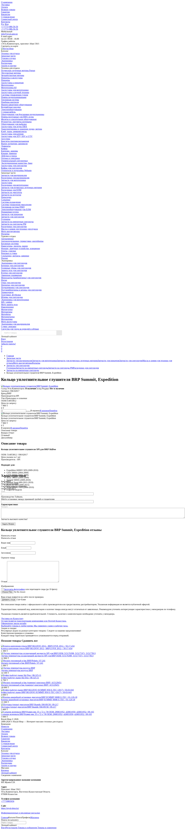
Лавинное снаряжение (11, 275)
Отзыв (4, 581)
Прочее (4, 258)
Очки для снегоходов (11, 282)
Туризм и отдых (8, 758)
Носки (4, 280)
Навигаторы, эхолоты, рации (14, 246)
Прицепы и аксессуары (12, 78)
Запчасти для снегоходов (12, 217)
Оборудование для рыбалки (14, 124)
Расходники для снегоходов (14, 226)
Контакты (5, 22)
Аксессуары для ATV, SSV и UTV (17, 136)
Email (3, 499)
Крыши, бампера (9, 153)
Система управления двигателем (16, 204)
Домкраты (6, 146)
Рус (2, 24)
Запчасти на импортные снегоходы (17, 222)
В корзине (48, 410)
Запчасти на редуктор (11, 195)
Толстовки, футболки (11, 295)
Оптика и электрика (10, 158)
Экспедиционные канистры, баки (16, 163)
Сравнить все (30, 640)
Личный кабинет (9, 773)
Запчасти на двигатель (11, 192)
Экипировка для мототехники (15, 300)
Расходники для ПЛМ (11, 190)
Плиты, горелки (8, 251)
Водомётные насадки (11, 107)
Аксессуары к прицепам (12, 83)
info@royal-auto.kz (9, 34)
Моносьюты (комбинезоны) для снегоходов (21, 278)
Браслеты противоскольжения (15, 141)
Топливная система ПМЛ (13, 207)
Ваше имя (5, 543)
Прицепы (5, 80)
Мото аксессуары (9, 321)
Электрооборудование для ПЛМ (16, 209)
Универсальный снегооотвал (14, 161)
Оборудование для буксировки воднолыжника (22, 114)
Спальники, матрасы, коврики (15, 256)
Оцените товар (8, 558)
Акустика (5, 139)
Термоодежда (7, 292)
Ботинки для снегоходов (12, 265)
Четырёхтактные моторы (12, 75)
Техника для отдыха (10, 753)
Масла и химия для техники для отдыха (19, 229)
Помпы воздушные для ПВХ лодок (17, 117)
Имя (3, 491)
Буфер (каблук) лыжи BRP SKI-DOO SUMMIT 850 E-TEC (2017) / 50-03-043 (36, 692)
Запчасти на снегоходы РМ (13, 224)
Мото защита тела (9, 304)
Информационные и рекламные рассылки (20, 813)
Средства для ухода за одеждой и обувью (20, 329)
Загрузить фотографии (14, 589)
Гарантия (5, 12)
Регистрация (7, 341)
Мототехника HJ (9, 87)
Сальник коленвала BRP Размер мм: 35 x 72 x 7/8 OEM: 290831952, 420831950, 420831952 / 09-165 (46, 714)
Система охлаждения (11, 202)
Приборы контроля (10, 102)
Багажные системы (10, 243)
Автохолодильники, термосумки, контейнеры (22, 241)
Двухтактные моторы (11, 73)
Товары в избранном (27, 827)
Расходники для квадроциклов (15, 178)
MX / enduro (6, 302)
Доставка (5, 5)
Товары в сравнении (46, 827)
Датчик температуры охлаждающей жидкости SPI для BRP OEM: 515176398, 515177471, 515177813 (47, 656)
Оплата (4, 7)
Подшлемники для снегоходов (15, 287)
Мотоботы (6, 314)
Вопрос (4, 506)
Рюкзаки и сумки (9, 253)
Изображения (7, 586)
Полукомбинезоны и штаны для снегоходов (21, 290)
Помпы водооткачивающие (13, 97)
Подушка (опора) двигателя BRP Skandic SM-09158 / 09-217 (28, 707)
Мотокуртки (7, 309)
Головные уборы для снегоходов (16, 268)
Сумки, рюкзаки (8, 326)
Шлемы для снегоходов (12, 297)
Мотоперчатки (8, 317)
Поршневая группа (10, 212)
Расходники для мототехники (14, 185)
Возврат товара (8, 9)
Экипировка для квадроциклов (15, 324)
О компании (6, 2)
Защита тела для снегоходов (14, 270)
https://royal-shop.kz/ (10, 808)
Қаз (7, 24)
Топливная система (10, 100)
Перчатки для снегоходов (13, 285)
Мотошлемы (7, 319)
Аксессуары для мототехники (15, 90)
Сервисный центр (9, 19)
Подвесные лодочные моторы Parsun (18, 70)
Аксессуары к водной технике (15, 92)
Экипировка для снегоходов (14, 263)
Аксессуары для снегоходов (14, 165)
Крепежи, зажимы (9, 151)
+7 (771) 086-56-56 (9, 26)
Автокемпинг (7, 239)
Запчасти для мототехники (13, 180)
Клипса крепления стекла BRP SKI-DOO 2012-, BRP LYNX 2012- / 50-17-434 (36, 648)
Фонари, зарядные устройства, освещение (20, 248)
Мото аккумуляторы (10, 231)
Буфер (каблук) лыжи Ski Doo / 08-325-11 (20, 678)
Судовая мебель (8, 112)
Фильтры (5, 234)
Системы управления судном (14, 95)
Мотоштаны (6, 312)
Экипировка (7, 760)
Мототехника (7, 85)
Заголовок (6, 553)
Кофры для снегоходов (11, 168)
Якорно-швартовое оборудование (16, 104)
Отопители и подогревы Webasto (16, 170)
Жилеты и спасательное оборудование (19, 119)
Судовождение (8, 17)
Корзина (5, 770)
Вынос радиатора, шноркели (14, 143)
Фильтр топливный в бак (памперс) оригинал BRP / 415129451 (30, 685)
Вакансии (5, 14)
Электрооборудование (11, 109)
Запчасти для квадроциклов (14, 175)
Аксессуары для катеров (12, 134)
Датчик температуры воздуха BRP (17, 670)
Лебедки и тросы (9, 156)
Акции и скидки (8, 765)
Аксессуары (6, 182)
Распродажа (6, 763)
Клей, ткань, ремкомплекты (14, 131)
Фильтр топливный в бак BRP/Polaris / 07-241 (22, 663)
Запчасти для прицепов (12, 214)
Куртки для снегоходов (11, 273)
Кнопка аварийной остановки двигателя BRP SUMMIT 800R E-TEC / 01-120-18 (38, 699)
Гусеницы (5, 219)
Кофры (4, 148)
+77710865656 (7, 801)
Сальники (5, 200)
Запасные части (14, 358)
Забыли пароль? (8, 344)
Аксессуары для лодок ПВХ (14, 126)
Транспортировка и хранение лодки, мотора (21, 129)
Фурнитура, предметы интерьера (16, 122)
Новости (5, 726)
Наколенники (7, 307)
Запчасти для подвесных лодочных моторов (21, 187)
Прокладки (6, 197)
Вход (3, 339)
